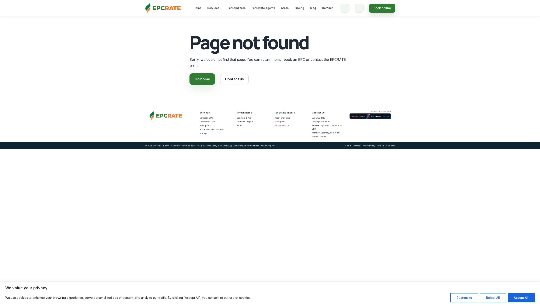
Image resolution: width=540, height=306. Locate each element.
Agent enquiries (282, 118)
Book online (382, 8)
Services (214, 8)
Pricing (299, 8)
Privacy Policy (368, 145)
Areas (285, 8)
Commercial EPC (208, 121)
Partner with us (282, 125)
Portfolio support (245, 121)
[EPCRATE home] (163, 8)
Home (197, 8)
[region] (270, 294)
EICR (239, 125)
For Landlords (236, 8)
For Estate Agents (263, 8)
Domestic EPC (206, 118)
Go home (202, 79)
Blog (313, 8)
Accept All (521, 297)
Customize (464, 297)
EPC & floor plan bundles (212, 129)
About (348, 145)
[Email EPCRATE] (359, 8)
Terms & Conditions (386, 145)
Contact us (234, 79)
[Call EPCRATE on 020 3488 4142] (345, 8)
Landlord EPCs (244, 118)
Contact (327, 8)
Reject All (493, 297)
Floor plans (205, 125)
